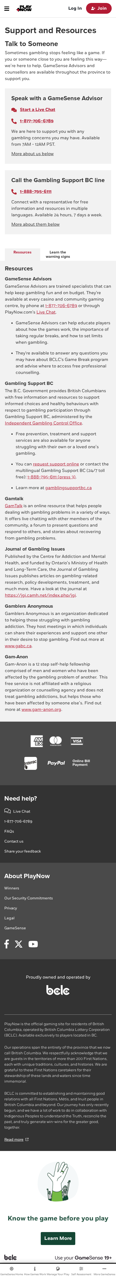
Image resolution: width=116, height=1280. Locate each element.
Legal (9, 918)
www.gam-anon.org (41, 709)
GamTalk (13, 506)
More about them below (35, 224)
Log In (75, 8)
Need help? (20, 798)
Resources (22, 252)
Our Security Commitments (28, 898)
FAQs (9, 831)
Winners (11, 888)
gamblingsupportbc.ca (68, 488)
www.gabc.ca (18, 646)
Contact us (13, 841)
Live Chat (46, 312)
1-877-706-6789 (61, 305)
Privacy (10, 908)
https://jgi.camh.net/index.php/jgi (40, 595)
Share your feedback (22, 851)
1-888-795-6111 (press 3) (52, 477)
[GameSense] (77, 1257)
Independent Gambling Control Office (43, 423)
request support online (56, 464)
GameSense (15, 928)
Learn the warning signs (58, 254)
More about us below (32, 153)
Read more (13, 1139)
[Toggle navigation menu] (6, 9)
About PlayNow (27, 876)
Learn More (58, 1238)
